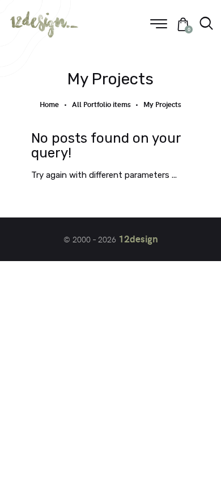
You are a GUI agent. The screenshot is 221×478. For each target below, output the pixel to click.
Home (49, 104)
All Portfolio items (101, 104)
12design (138, 238)
